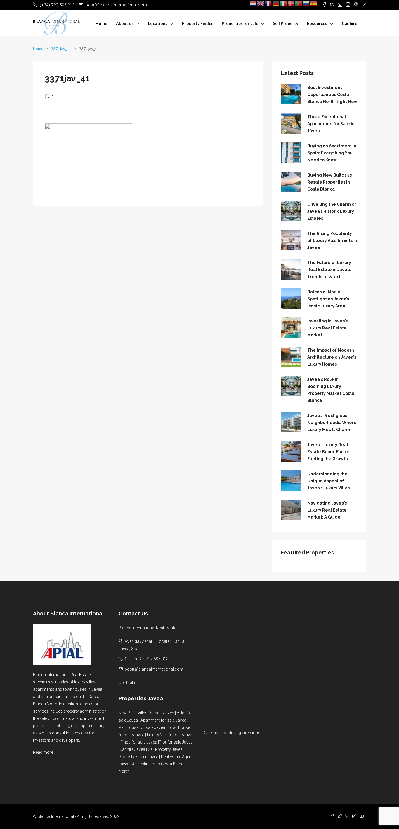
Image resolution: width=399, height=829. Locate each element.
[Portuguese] (299, 3)
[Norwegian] (291, 3)
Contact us (129, 682)
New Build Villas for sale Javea (146, 713)
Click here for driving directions (232, 732)
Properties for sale (240, 23)
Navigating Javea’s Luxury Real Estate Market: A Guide (327, 510)
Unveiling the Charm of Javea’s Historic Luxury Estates (331, 211)
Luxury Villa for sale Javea (170, 734)
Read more (43, 752)
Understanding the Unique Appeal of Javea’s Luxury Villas (328, 481)
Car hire (349, 23)
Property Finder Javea (138, 756)
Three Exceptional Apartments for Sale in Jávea (331, 123)
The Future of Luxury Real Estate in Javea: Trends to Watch (329, 269)
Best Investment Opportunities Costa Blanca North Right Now (332, 94)
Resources (317, 23)
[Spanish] (314, 3)
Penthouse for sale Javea (142, 727)
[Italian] (283, 3)
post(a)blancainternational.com (154, 669)
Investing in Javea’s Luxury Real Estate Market (327, 328)
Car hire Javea (132, 749)
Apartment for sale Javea (163, 720)
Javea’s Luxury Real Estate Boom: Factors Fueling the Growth (329, 451)
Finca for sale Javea (138, 742)
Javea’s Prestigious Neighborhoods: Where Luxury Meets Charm (332, 422)
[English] (261, 3)
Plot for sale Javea (176, 742)
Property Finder (197, 23)
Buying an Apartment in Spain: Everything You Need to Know (331, 153)
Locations (157, 23)
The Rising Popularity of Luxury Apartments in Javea (332, 240)
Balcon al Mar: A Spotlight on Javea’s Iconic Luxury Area (328, 298)
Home (101, 23)
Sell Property (285, 23)
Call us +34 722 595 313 (147, 659)
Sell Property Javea (165, 749)
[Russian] (306, 3)
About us (124, 23)
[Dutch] (253, 3)
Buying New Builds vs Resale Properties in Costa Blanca (329, 182)
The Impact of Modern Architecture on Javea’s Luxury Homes (331, 357)
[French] (268, 3)
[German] (276, 3)
